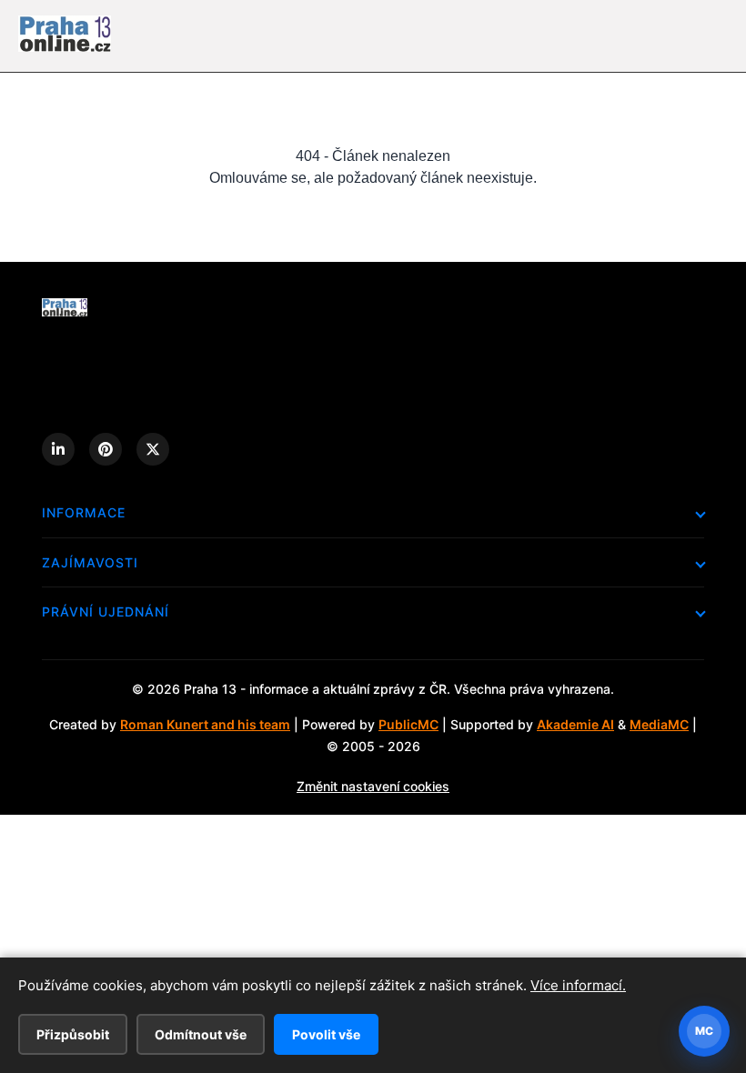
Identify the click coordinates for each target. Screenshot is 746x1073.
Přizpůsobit (72, 1034)
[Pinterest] (105, 449)
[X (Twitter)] (152, 449)
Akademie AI (575, 724)
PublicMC (408, 724)
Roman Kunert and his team (205, 724)
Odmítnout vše (201, 1034)
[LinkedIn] (58, 449)
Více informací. (578, 985)
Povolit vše (326, 1034)
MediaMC (659, 724)
